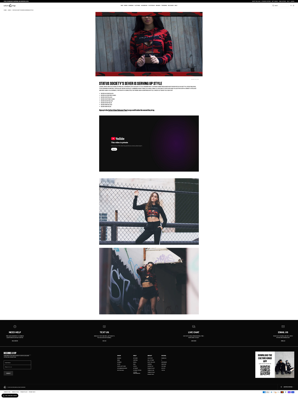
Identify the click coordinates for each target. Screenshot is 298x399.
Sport (118, 364)
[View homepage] (10, 5)
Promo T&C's (151, 374)
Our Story (150, 358)
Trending (164, 5)
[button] (293, 5)
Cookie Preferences (136, 373)
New (122, 5)
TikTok (163, 370)
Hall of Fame (151, 360)
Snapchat (163, 364)
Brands (158, 5)
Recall (135, 362)
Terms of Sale (151, 372)
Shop (119, 355)
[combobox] (279, 5)
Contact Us (150, 366)
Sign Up (8, 373)
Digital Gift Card (121, 366)
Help (135, 355)
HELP (288, 1)
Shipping (135, 360)
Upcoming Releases (122, 368)
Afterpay (135, 368)
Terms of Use (151, 370)
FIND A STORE (282, 1)
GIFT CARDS (275, 1)
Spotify (163, 368)
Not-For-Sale (120, 370)
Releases (171, 5)
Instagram (164, 362)
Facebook (163, 358)
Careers (150, 364)
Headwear (144, 5)
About (150, 355)
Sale (176, 5)
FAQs (134, 364)
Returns (135, 358)
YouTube (163, 366)
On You (135, 366)
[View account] (291, 5)
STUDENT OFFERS (266, 1)
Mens (125, 5)
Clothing (137, 5)
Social (163, 355)
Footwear (151, 5)
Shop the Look (151, 362)
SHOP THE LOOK (256, 1)
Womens (130, 5)
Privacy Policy (151, 368)
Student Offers (137, 370)
